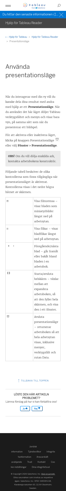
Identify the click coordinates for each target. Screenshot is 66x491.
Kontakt (42, 462)
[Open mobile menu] (8, 5)
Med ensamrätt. (48, 474)
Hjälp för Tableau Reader (45, 37)
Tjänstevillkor (34, 451)
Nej (36, 408)
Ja (24, 408)
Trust (29, 462)
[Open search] (59, 5)
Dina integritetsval (41, 467)
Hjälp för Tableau (18, 37)
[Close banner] (61, 14)
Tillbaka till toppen (34, 380)
